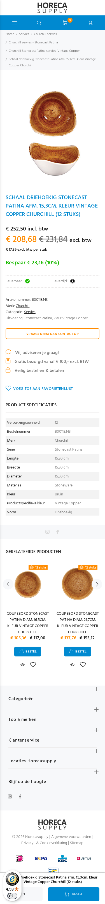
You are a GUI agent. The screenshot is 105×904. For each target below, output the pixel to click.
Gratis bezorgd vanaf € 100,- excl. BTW (51, 361)
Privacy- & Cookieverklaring (44, 843)
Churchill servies (45, 34)
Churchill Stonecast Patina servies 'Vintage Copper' (44, 51)
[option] (52, 131)
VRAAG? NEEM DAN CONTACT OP (52, 334)
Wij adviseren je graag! (36, 353)
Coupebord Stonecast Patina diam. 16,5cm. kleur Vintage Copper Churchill (28, 623)
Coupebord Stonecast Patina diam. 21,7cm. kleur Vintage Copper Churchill (78, 623)
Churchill (22, 306)
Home (10, 34)
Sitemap (77, 843)
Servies (24, 34)
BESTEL (31, 651)
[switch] (12, 896)
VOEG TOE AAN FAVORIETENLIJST (43, 389)
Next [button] (97, 584)
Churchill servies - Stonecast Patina (33, 42)
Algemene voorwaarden (71, 837)
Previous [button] (8, 584)
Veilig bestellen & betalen (38, 370)
